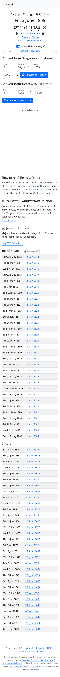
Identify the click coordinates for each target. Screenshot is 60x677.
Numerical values (30, 189)
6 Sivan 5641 (32, 611)
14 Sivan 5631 (32, 551)
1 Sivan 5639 (32, 406)
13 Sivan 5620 (32, 485)
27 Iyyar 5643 (32, 623)
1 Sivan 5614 (32, 256)
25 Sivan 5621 (32, 491)
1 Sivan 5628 (32, 340)
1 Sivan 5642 (32, 424)
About (29, 648)
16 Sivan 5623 (32, 503)
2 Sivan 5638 (32, 593)
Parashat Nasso (30, 37)
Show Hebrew (33, 46)
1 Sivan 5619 (32, 286)
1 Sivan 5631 (32, 358)
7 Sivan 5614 (32, 449)
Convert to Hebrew (35, 74)
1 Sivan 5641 (32, 418)
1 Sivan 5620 (32, 292)
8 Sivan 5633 (32, 563)
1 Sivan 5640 (32, 412)
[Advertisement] (30, 142)
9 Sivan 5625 (32, 515)
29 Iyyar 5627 (32, 527)
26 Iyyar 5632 (32, 557)
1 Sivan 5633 (32, 370)
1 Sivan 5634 (32, 376)
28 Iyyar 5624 (32, 509)
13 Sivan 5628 (32, 533)
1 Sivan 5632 (32, 364)
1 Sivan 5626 (32, 328)
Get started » (9, 220)
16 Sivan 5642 (32, 617)
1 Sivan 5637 (32, 394)
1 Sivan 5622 (32, 304)
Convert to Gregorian (19, 100)
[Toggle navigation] (54, 4)
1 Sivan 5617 (32, 274)
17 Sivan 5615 (32, 455)
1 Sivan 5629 (32, 346)
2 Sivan (54, 51)
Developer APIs (35, 651)
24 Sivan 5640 (32, 605)
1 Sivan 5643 (32, 430)
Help (49, 648)
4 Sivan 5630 (32, 545)
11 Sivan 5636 (32, 581)
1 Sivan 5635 (32, 382)
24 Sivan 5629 (32, 539)
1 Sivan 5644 (32, 436)
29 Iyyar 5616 (32, 461)
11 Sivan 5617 (32, 467)
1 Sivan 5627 (32, 334)
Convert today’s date (30, 50)
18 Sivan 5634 (32, 569)
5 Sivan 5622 (32, 497)
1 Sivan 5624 (32, 316)
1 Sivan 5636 (32, 388)
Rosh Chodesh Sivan (30, 33)
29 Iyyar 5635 (32, 575)
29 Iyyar (6, 51)
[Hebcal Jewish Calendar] (7, 4)
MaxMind (33, 666)
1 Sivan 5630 (32, 352)
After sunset (12, 75)
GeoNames (18, 666)
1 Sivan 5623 (32, 310)
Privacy (40, 648)
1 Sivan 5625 (32, 322)
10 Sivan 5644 (32, 629)
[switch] (18, 46)
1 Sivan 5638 (32, 400)
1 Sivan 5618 (32, 280)
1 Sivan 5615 (32, 262)
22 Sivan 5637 (32, 587)
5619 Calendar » (14, 243)
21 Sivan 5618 (32, 473)
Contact (20, 651)
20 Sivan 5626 (32, 521)
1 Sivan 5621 (32, 298)
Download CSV (33, 251)
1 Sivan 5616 (32, 268)
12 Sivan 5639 (32, 599)
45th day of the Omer (30, 40)
